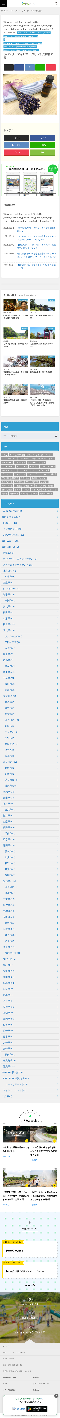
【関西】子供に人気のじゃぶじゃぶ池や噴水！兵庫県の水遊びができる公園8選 (43, 1196)
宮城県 (9, 606)
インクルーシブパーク (27, 459)
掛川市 (10, 857)
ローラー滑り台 (50, 474)
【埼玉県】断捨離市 (14, 1250)
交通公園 (5, 478)
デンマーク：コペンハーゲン (20, 558)
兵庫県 (9, 929)
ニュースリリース (15, 1084)
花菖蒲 (42, 493)
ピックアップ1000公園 (40, 470)
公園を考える (11, 516)
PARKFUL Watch (12, 510)
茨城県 (9, 630)
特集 (8, 552)
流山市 (10, 690)
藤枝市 (10, 851)
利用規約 (36, 1377)
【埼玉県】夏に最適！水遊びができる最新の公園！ (36, 267)
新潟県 (9, 791)
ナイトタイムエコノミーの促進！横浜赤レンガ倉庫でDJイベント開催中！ (36, 238)
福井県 (8, 815)
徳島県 (8, 994)
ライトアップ (20, 474)
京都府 (9, 911)
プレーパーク (7, 474)
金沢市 (10, 809)
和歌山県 (9, 958)
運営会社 (36, 1390)
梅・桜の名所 (40, 486)
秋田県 (8, 612)
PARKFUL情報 (12, 1072)
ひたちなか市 (13, 636)
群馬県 (8, 660)
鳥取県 (8, 964)
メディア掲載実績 (9, 1390)
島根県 (9, 970)
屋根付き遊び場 (32, 482)
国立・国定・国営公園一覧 (12, 1365)
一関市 (10, 600)
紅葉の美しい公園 (50, 490)
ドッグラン (34, 466)
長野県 (9, 827)
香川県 (8, 1000)
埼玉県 (9, 672)
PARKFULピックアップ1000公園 (14, 1352)
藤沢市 (10, 785)
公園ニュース (10, 540)
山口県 (8, 988)
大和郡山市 (12, 952)
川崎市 (10, 773)
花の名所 (33, 493)
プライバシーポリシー (41, 1384)
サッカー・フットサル (36, 462)
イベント (48, 455)
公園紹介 (10, 546)
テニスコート (22, 466)
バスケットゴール (48, 466)
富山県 (9, 797)
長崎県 (8, 1030)
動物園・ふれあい (39, 478)
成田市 (10, 684)
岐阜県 (9, 839)
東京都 (9, 696)
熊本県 (8, 1036)
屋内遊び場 (19, 482)
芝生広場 (24, 493)
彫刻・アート (7, 486)
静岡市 (10, 875)
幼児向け (44, 482)
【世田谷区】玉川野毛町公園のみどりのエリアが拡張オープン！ (36, 246)
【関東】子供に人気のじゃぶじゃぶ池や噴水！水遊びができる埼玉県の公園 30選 (16, 1196)
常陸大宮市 (12, 642)
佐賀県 (8, 1024)
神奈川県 (10, 761)
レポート (10, 522)
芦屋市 (10, 941)
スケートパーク (8, 466)
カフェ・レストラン (46, 459)
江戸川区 (12, 719)
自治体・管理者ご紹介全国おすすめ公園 (17, 1371)
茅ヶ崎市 (11, 779)
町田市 (10, 725)
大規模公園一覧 (8, 1359)
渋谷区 (10, 749)
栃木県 (8, 654)
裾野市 (10, 863)
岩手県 (9, 594)
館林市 (10, 666)
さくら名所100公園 (17, 455)
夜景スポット (7, 482)
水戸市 (10, 648)
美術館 (4, 493)
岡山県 (9, 976)
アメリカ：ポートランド (18, 564)
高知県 (8, 1012)
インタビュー (12, 528)
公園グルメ (25, 478)
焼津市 (10, 869)
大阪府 (9, 917)
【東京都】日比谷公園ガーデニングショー (24, 1271)
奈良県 (9, 946)
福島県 (9, 624)
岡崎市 (10, 893)
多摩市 (10, 755)
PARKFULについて (9, 1377)
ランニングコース (35, 474)
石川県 (8, 803)
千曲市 (10, 833)
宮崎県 (8, 1048)
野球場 (49, 493)
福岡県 (9, 1018)
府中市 (10, 737)
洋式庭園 (26, 490)
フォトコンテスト (14, 1090)
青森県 (8, 582)
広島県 (9, 982)
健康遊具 (14, 478)
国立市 (10, 708)
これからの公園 (13, 534)
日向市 (10, 1054)
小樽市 (10, 576)
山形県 (8, 618)
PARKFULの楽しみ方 (16, 1078)
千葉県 (9, 678)
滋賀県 (9, 905)
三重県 (9, 899)
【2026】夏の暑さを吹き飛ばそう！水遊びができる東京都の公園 (43, 1151)
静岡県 (9, 845)
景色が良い (28, 486)
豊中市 (10, 923)
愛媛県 (9, 1006)
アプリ (5, 1384)
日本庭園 (18, 486)
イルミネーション (9, 459)
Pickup (4, 455)
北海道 (9, 570)
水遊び (17, 490)
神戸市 (10, 935)
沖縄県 (9, 1066)
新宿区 (10, 713)
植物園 (50, 486)
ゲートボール (7, 462)
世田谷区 (11, 743)
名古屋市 (11, 887)
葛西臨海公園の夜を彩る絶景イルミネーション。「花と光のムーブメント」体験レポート (36, 256)
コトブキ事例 (20, 462)
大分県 (8, 1042)
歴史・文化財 (7, 490)
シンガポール (11, 588)
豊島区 (10, 702)
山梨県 (8, 821)
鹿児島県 (9, 1060)
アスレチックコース (35, 455)
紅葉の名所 (36, 490)
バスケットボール (9, 470)
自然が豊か (14, 493)
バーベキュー (23, 470)
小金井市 (11, 731)
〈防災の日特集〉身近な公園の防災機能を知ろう (36, 229)
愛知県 (9, 881)
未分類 (7, 1096)
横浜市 (10, 767)
